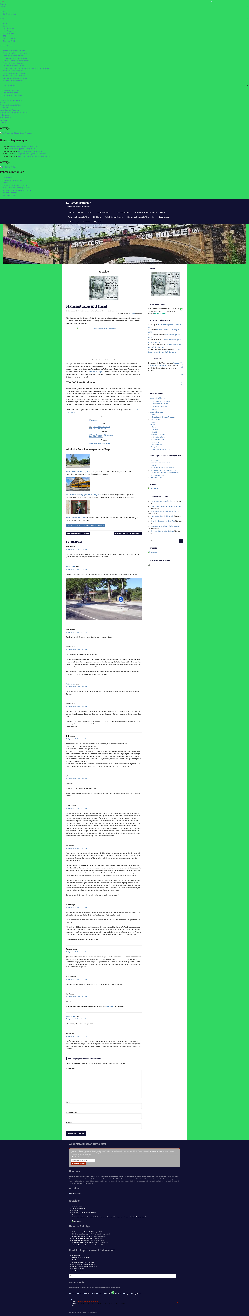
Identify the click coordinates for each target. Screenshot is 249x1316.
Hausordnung (8, 178)
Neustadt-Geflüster (78, 203)
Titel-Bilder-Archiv (9, 41)
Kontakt (2, 102)
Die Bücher (4, 107)
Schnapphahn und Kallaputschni (127, 534)
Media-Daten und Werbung (9, 110)
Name (68, 1102)
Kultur (5, 23)
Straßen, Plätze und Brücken (13, 81)
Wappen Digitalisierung (79, 1208)
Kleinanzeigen (5, 115)
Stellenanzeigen (5, 117)
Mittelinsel (86, 525)
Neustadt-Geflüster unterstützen (11, 100)
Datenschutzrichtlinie (155, 1151)
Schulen (153, 427)
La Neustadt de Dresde (11, 90)
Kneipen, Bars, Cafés (157, 437)
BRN (5, 36)
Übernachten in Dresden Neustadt (15, 78)
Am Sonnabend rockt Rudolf (78, 534)
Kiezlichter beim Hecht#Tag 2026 (161, 501)
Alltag (2, 19)
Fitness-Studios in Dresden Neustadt (15, 61)
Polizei (5, 11)
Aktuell (2, 6)
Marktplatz (3, 120)
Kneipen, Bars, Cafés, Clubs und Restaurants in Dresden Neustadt (26, 68)
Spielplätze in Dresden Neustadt (14, 75)
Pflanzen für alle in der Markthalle (162, 516)
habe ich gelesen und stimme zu (83, 1157)
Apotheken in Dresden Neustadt (14, 51)
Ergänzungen (70, 1068)
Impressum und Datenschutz (13, 180)
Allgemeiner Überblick (158, 398)
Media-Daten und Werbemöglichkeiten (16, 188)
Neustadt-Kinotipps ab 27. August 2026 (23, 146)
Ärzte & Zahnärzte (156, 412)
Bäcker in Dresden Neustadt (13, 56)
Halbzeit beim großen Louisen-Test (30, 151)
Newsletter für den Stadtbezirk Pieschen (84, 1212)
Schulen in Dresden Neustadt (13, 70)
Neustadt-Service (6, 46)
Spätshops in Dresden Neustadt (14, 73)
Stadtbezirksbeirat (9, 14)
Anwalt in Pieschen (77, 1206)
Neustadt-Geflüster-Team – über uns (15, 185)
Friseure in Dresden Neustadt (13, 63)
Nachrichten (100, 311)
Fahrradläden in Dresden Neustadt (15, 58)
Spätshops (154, 429)
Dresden (69, 525)
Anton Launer (85, 311)
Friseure (153, 422)
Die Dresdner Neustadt (8, 85)
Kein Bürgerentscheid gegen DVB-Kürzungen (30, 154)
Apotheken (154, 409)
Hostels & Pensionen (157, 434)
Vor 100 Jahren (8, 33)
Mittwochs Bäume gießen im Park (162, 531)
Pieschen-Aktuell (140, 1217)
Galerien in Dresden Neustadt (13, 66)
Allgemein (3, 122)
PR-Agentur (75, 1210)
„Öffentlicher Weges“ (95, 372)
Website (69, 1122)
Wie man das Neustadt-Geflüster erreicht (14, 112)
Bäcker (152, 414)
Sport (5, 26)
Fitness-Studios (155, 419)
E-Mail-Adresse (71, 1112)
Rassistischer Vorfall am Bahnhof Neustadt (165, 526)
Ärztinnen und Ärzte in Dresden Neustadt (17, 53)
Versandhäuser (76, 1215)
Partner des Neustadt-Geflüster (10, 105)
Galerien (153, 424)
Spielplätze (154, 432)
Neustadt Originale (9, 38)
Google (133, 313)
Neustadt (93, 525)
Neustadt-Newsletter (10, 193)
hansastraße (77, 525)
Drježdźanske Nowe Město (12, 95)
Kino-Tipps (7, 31)
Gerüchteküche (8, 28)
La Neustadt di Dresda (11, 93)
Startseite (3, 4)
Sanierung (101, 525)
